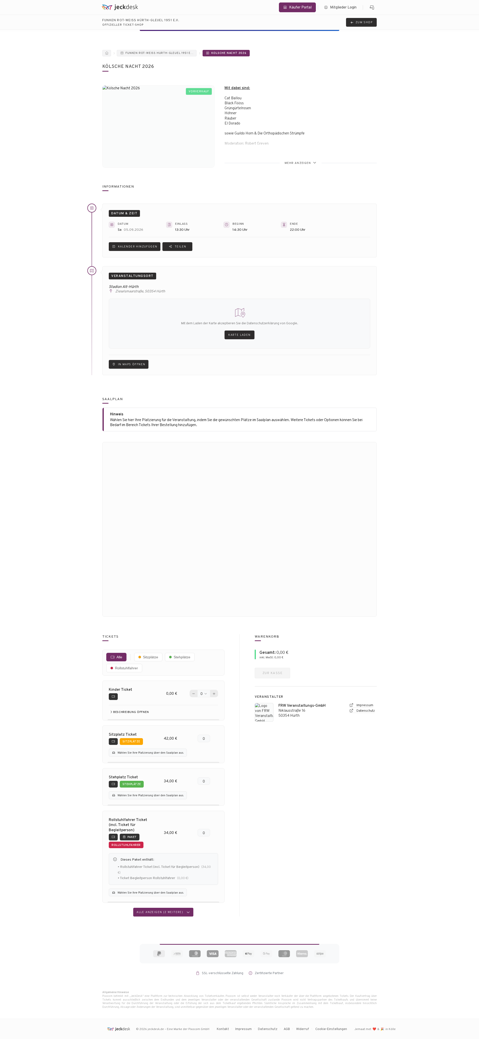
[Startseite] (106, 53)
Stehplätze (182, 657)
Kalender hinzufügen (137, 246)
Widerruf (302, 1029)
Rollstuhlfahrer (126, 668)
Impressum (364, 705)
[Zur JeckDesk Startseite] (120, 7)
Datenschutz (365, 710)
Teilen (180, 246)
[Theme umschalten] (372, 7)
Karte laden (239, 335)
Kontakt (223, 1029)
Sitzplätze (150, 657)
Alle (119, 657)
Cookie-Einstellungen (331, 1029)
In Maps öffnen (131, 364)
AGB (287, 1029)
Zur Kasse (272, 673)
